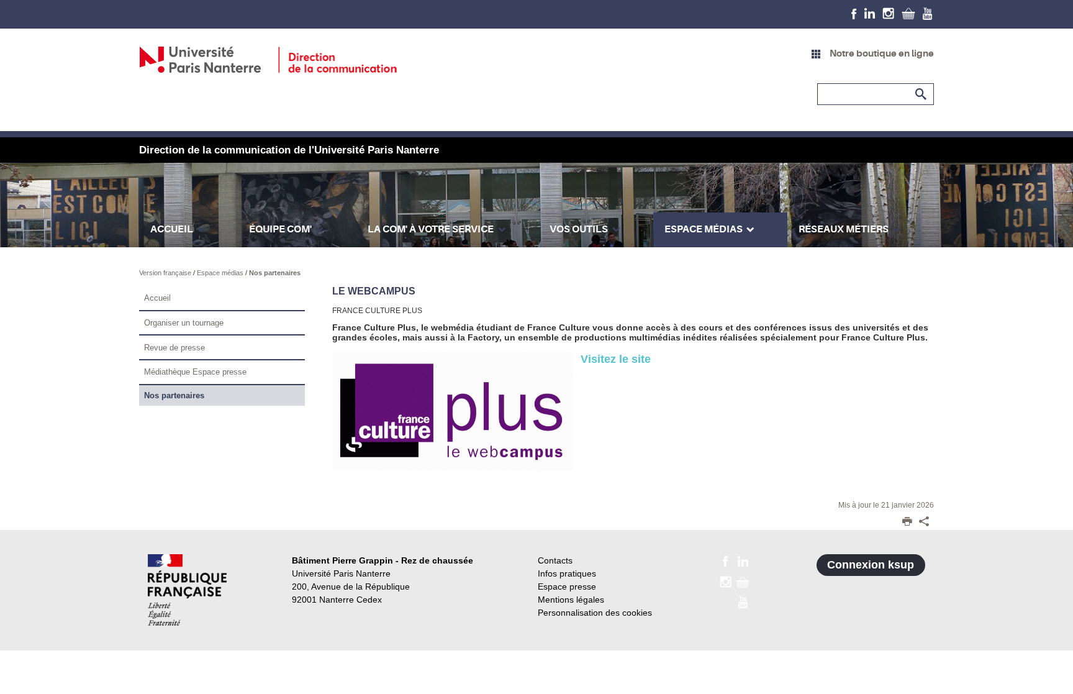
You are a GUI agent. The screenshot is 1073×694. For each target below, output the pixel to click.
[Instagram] (888, 13)
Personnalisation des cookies (595, 613)
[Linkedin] (869, 13)
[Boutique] (908, 13)
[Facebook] (854, 13)
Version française (166, 272)
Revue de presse (174, 347)
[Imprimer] (907, 522)
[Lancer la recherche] (921, 94)
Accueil (157, 298)
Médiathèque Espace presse (195, 372)
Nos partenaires (275, 272)
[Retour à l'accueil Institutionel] (187, 590)
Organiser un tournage (184, 322)
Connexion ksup (870, 565)
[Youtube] (927, 13)
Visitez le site (616, 359)
